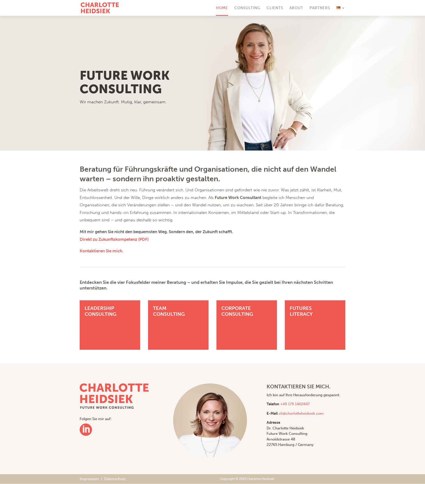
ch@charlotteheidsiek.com (301, 413)
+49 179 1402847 (295, 404)
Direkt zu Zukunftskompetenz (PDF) (114, 239)
